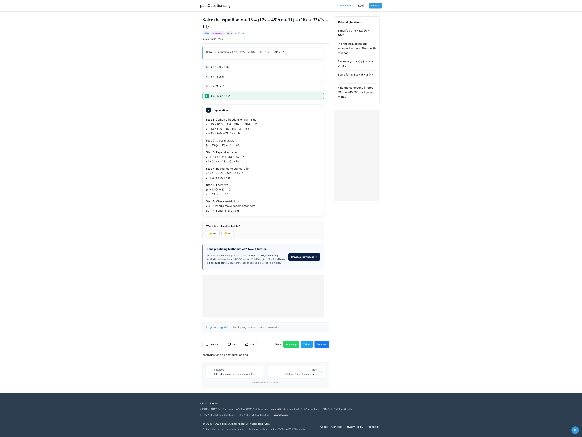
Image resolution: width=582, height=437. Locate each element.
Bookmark (215, 344)
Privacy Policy (354, 426)
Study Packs (346, 5)
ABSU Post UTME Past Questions (216, 409)
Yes (213, 233)
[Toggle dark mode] (575, 430)
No (227, 233)
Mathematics (217, 33)
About (324, 426)
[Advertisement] (263, 296)
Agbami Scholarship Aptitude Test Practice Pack (295, 409)
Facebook (322, 344)
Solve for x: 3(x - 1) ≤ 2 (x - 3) (355, 77)
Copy (234, 344)
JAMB (206, 33)
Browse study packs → (304, 256)
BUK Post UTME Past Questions (338, 409)
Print (251, 344)
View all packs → (282, 415)
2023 (229, 33)
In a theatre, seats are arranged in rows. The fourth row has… (357, 48)
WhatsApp (291, 344)
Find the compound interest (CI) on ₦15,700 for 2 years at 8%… (356, 92)
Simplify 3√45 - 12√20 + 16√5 (354, 33)
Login (361, 5)
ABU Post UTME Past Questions (252, 409)
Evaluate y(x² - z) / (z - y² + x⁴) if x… (356, 64)
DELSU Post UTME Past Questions (217, 415)
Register (375, 5)
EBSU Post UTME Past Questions (253, 415)
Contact (336, 426)
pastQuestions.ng (215, 5)
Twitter (306, 344)
